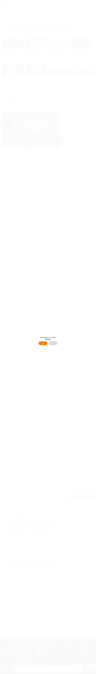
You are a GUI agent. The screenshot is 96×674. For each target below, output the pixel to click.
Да (43, 343)
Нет (53, 343)
